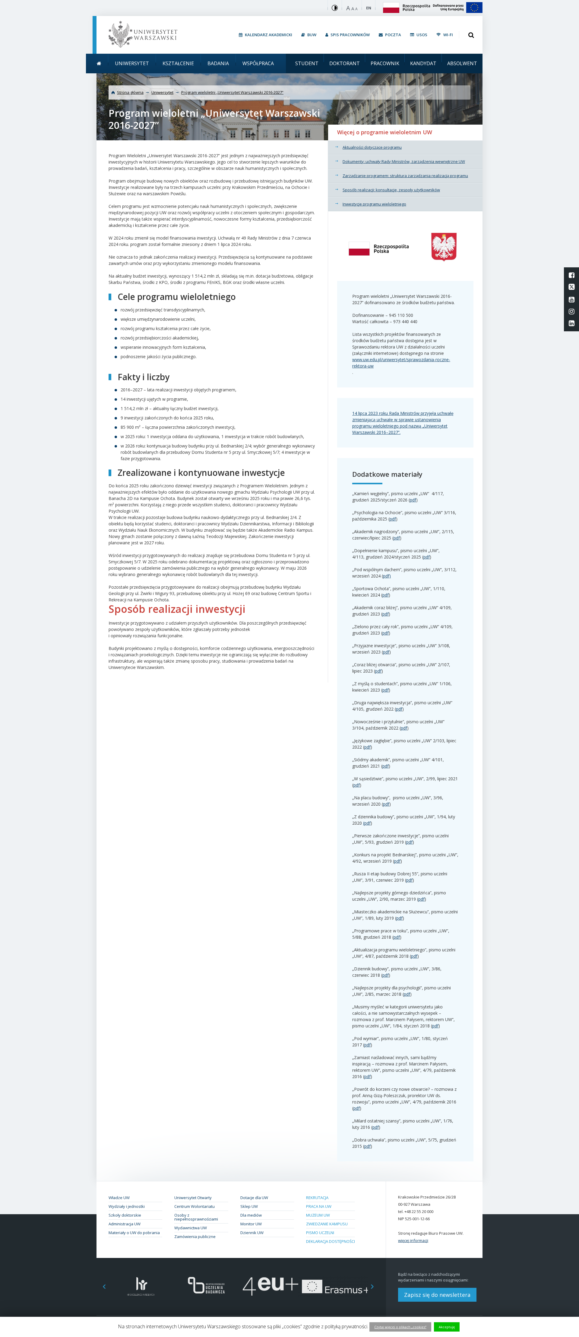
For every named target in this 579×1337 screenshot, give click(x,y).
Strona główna (130, 92)
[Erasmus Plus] (335, 1286)
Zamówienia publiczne (195, 1236)
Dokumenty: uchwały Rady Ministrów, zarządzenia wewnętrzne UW (404, 161)
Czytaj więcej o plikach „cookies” (400, 1327)
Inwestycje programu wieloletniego (374, 204)
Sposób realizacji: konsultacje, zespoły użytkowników (391, 190)
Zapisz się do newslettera (437, 1294)
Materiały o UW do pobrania (134, 1232)
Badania (218, 63)
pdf (413, 500)
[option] (141, 1286)
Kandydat (423, 63)
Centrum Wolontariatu (194, 1206)
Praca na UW (318, 1206)
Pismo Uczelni (320, 1232)
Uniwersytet (132, 63)
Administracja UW (125, 1224)
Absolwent (462, 63)
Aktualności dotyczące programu (372, 147)
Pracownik (385, 63)
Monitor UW (251, 1224)
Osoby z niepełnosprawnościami (196, 1217)
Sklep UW (249, 1206)
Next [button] (375, 1286)
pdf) (387, 576)
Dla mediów (251, 1215)
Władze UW (119, 1197)
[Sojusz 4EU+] (270, 1286)
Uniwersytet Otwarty (193, 1197)
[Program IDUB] (205, 1286)
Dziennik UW (252, 1232)
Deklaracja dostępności (330, 1241)
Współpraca (258, 63)
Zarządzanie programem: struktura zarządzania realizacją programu (405, 175)
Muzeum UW (318, 1215)
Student (306, 63)
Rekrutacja (317, 1197)
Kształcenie (178, 63)
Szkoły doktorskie (125, 1215)
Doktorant (344, 63)
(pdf (367, 823)
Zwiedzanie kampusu (327, 1224)
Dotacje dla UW (254, 1197)
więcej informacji (413, 1240)
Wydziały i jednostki (127, 1206)
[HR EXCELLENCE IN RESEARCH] (141, 1286)
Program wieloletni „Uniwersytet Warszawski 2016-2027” (232, 92)
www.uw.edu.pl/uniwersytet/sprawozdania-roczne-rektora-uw (401, 363)
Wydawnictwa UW (190, 1227)
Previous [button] (101, 1286)
